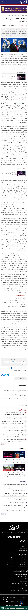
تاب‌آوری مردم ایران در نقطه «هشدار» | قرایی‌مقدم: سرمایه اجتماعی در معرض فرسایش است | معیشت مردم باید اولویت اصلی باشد (14, 418)
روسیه (15, 368)
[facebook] (19, 537)
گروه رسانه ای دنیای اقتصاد (21, 574)
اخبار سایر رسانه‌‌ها (9, 566)
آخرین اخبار (23, 481)
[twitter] (16, 537)
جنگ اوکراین (17, 370)
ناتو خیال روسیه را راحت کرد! (19, 298)
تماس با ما (23, 546)
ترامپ (24, 370)
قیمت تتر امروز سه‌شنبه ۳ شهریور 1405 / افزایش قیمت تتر (14, 510)
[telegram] (11, 537)
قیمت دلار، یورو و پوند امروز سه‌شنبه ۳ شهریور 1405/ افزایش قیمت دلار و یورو (14, 498)
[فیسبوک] (2, 375)
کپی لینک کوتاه (23, 378)
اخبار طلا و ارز (22, 558)
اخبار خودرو (23, 562)
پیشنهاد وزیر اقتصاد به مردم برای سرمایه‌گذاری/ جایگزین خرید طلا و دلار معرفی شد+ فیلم (14, 489)
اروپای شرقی (23, 368)
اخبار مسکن (10, 560)
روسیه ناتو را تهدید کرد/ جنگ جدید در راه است (15, 300)
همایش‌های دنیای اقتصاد (21, 588)
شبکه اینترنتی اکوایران (22, 579)
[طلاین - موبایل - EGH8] (14, 9)
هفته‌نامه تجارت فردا (22, 581)
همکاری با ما (22, 548)
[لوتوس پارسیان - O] (14, 608)
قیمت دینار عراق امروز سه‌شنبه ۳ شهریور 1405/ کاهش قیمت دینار (14, 506)
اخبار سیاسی (20, 25)
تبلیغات (23, 544)
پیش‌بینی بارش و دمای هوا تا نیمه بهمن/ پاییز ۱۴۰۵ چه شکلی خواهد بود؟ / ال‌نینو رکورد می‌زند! (13, 435)
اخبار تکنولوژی (10, 562)
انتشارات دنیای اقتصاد (22, 586)
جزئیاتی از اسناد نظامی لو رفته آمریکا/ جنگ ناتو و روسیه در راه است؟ (13, 303)
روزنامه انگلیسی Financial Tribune (19, 583)
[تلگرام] (8, 375)
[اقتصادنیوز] (14, 527)
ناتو (9, 368)
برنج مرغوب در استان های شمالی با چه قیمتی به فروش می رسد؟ (14, 431)
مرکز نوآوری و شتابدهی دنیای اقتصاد (19, 590)
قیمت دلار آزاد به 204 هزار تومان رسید (17, 502)
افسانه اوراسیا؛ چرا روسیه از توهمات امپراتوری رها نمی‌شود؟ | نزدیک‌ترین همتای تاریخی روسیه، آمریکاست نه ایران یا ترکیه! (14, 440)
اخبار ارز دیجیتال (21, 566)
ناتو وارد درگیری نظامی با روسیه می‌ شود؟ (16, 306)
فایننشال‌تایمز (17, 103)
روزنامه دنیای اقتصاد (22, 576)
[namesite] (23, 2)
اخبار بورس (23, 560)
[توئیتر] (5, 375)
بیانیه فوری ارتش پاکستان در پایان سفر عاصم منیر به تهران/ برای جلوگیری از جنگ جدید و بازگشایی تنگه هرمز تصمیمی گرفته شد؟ (13, 413)
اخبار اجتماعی (10, 564)
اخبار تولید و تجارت (21, 564)
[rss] (8, 537)
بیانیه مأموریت (22, 550)
